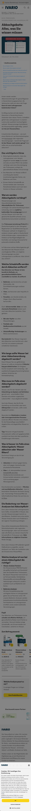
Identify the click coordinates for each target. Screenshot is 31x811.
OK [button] (15, 800)
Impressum (20, 797)
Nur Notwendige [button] (15, 804)
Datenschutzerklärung (6, 797)
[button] (15, 808)
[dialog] (15, 786)
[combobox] (29, 765)
